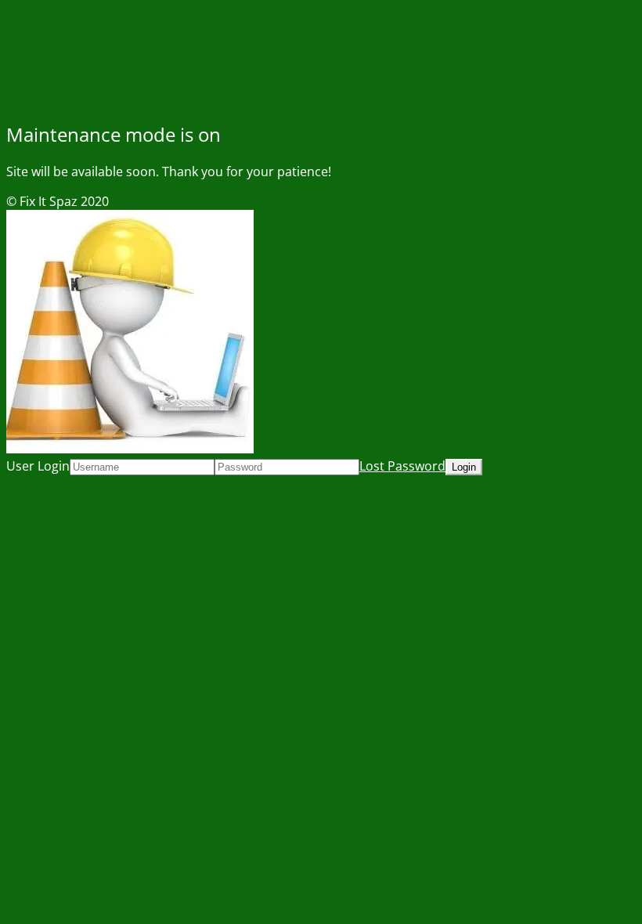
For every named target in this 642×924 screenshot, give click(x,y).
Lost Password (402, 466)
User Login (38, 466)
